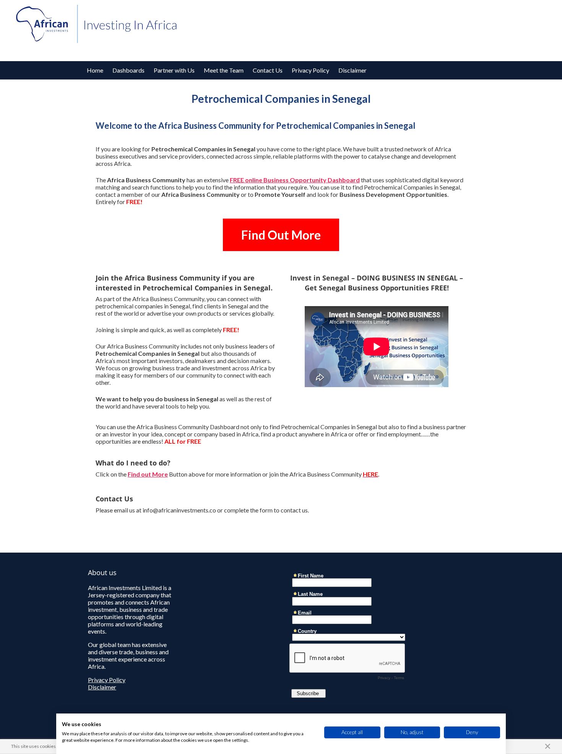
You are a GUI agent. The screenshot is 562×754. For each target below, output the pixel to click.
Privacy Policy (310, 70)
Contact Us (268, 70)
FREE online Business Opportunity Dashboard (295, 179)
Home (95, 70)
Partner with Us (174, 70)
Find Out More (281, 234)
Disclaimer (352, 70)
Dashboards (128, 70)
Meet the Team (224, 70)
